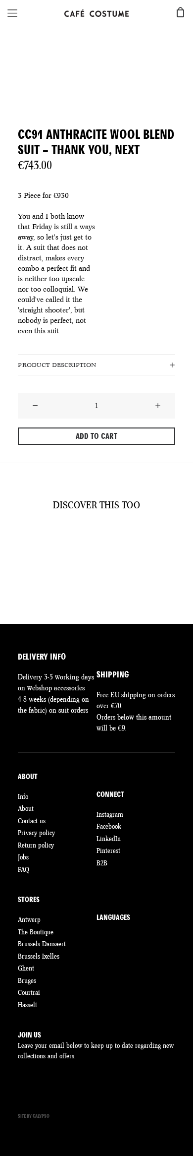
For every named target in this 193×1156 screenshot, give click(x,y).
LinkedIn (108, 839)
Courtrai (29, 992)
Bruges (27, 980)
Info (23, 796)
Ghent (26, 968)
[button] (35, 406)
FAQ (23, 869)
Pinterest (108, 850)
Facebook (108, 826)
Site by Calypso (33, 1116)
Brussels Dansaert (42, 944)
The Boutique (35, 932)
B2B (101, 863)
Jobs (23, 857)
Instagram (109, 814)
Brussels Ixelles (38, 956)
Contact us (32, 821)
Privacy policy (36, 833)
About (26, 808)
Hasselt (27, 1005)
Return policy (36, 845)
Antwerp (29, 919)
